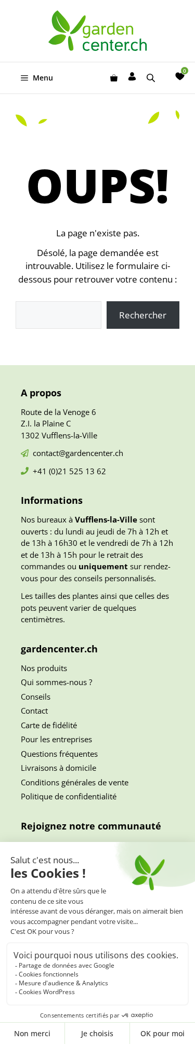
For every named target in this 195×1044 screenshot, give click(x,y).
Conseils (35, 696)
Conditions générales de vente (74, 782)
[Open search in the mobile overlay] (152, 77)
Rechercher (142, 315)
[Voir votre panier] (114, 77)
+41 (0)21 (51, 471)
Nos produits (44, 668)
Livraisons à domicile (58, 767)
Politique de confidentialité (68, 796)
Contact (34, 710)
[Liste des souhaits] (180, 76)
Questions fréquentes (59, 753)
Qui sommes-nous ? (56, 682)
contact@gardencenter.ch (78, 453)
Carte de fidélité (49, 725)
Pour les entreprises (56, 739)
